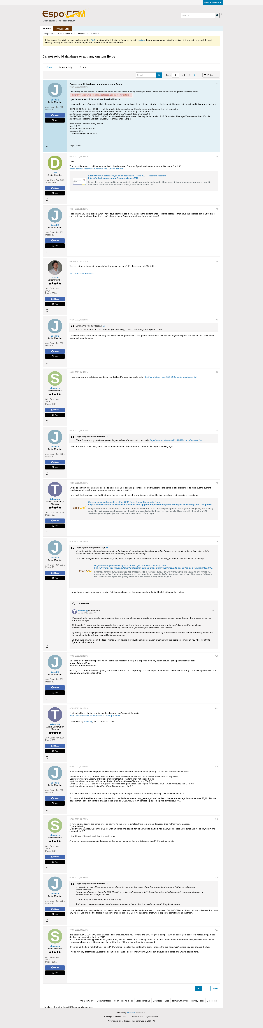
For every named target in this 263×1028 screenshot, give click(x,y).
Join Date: (50, 107)
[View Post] (104, 326)
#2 (217, 157)
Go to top (212, 1001)
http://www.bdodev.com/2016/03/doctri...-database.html (170, 377)
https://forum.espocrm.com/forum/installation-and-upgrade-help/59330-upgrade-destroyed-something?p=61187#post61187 (152, 504)
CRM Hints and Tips (123, 1001)
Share (56, 115)
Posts (49, 67)
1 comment (83, 603)
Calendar (95, 34)
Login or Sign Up (211, 2)
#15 (216, 930)
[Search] (217, 15)
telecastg (88, 721)
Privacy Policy (197, 1001)
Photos (82, 67)
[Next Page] (194, 75)
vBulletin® (131, 1013)
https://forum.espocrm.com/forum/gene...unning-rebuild (96, 168)
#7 (217, 431)
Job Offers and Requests (82, 273)
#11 (216, 708)
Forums (47, 28)
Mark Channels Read (66, 34)
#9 (217, 541)
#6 (217, 372)
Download (157, 1001)
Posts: (48, 109)
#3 (217, 209)
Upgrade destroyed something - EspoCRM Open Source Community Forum (124, 502)
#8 (217, 483)
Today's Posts (48, 34)
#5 (217, 320)
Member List (83, 34)
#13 (216, 819)
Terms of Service (180, 1001)
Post (56, 120)
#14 (216, 878)
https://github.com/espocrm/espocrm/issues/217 (113, 178)
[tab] (49, 67)
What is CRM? (87, 1001)
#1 (217, 84)
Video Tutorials (143, 1001)
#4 (217, 261)
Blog (167, 1001)
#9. (213, 610)
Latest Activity (65, 67)
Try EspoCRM (63, 29)
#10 (216, 656)
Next (215, 988)
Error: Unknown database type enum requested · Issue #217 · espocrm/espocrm (127, 175)
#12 (216, 767)
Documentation (104, 1001)
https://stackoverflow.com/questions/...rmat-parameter (95, 715)
